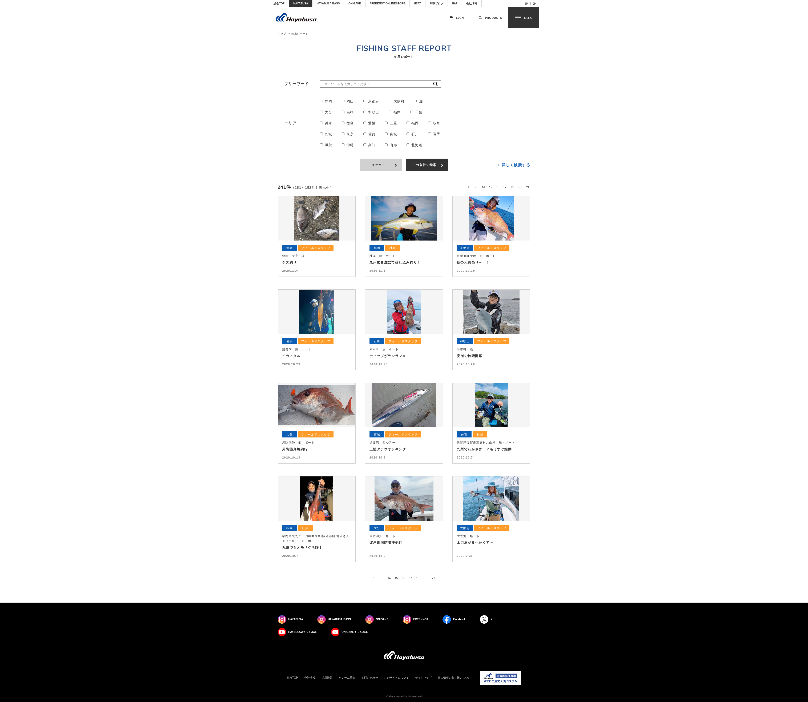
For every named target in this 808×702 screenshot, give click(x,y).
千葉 (419, 112)
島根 (350, 112)
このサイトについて (396, 677)
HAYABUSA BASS (328, 3)
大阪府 (398, 101)
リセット (378, 165)
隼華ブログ (436, 3)
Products (493, 18)
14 (483, 187)
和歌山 (373, 112)
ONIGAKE (354, 3)
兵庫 (328, 123)
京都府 (373, 101)
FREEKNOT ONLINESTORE (387, 3)
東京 (350, 134)
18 (511, 187)
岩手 (436, 134)
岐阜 (436, 123)
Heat (417, 3)
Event (461, 18)
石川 (415, 134)
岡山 (350, 101)
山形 (393, 145)
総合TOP (279, 3)
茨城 (328, 134)
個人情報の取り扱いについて (455, 677)
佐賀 (372, 134)
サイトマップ (423, 677)
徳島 (350, 123)
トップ (282, 33)
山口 (422, 101)
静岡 (328, 101)
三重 (393, 123)
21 (527, 187)
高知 (372, 145)
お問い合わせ (369, 677)
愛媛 (372, 123)
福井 (397, 112)
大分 (328, 112)
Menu (528, 18)
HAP (455, 3)
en (535, 3)
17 (504, 187)
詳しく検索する (516, 165)
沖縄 (350, 145)
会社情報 (471, 3)
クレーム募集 (347, 677)
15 (490, 187)
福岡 (415, 123)
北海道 (416, 145)
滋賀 (328, 145)
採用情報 (327, 677)
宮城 (393, 134)
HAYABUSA (300, 3)
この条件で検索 (424, 165)
